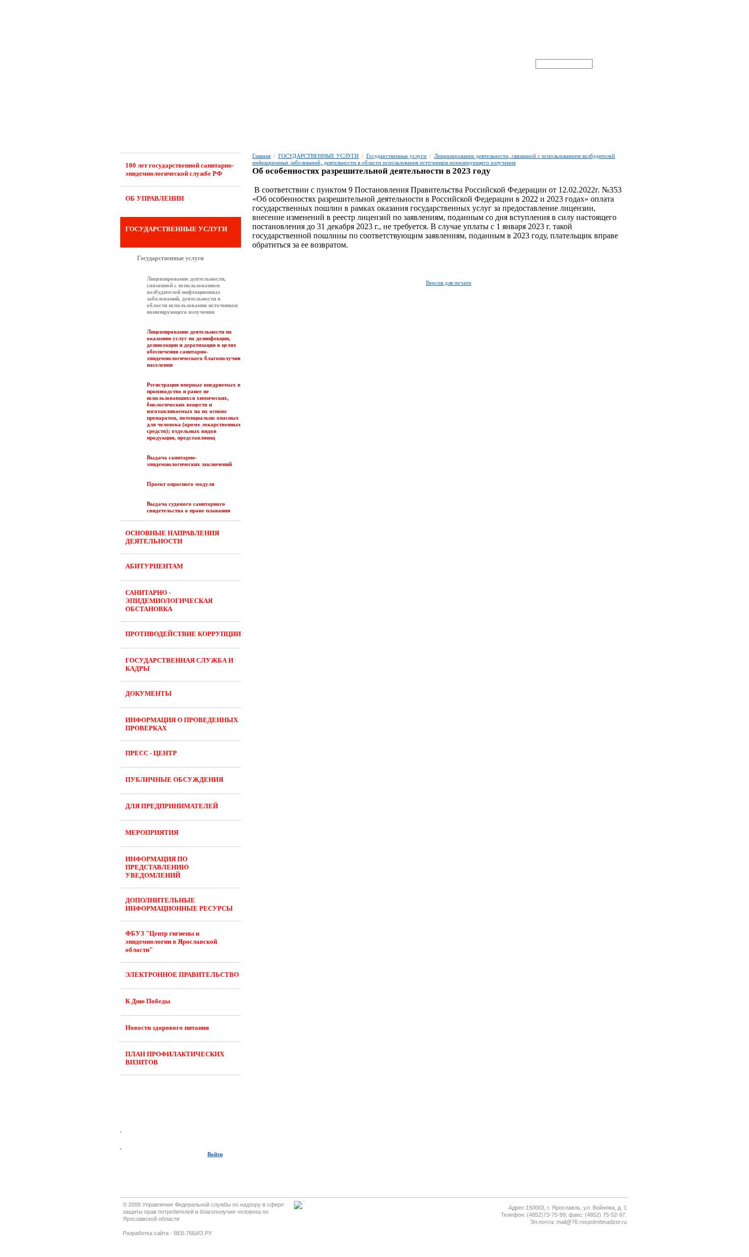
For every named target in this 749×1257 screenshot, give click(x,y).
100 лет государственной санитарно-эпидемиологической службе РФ (179, 169)
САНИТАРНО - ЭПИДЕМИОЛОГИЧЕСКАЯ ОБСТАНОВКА (168, 601)
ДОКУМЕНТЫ (148, 693)
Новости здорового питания (167, 1027)
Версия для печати (448, 283)
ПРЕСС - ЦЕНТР (151, 753)
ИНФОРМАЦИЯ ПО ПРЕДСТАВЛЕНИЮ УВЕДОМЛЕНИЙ (157, 867)
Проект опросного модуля (181, 484)
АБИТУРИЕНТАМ (154, 566)
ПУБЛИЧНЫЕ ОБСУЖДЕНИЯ (174, 779)
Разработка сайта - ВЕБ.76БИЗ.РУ (167, 1233)
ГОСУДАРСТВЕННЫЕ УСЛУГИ (176, 229)
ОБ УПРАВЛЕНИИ (154, 198)
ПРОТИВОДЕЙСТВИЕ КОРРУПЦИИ (183, 634)
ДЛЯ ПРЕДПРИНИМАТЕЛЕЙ (171, 806)
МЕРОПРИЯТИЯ (151, 832)
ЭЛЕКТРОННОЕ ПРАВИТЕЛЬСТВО (182, 974)
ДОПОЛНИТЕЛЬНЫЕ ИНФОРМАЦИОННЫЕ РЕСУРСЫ (179, 904)
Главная (261, 156)
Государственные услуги (170, 258)
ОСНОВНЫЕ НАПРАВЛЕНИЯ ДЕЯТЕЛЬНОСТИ (172, 537)
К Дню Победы (147, 1001)
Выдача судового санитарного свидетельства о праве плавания (188, 507)
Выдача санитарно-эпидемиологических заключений (189, 460)
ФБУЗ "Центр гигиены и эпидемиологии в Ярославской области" (171, 941)
